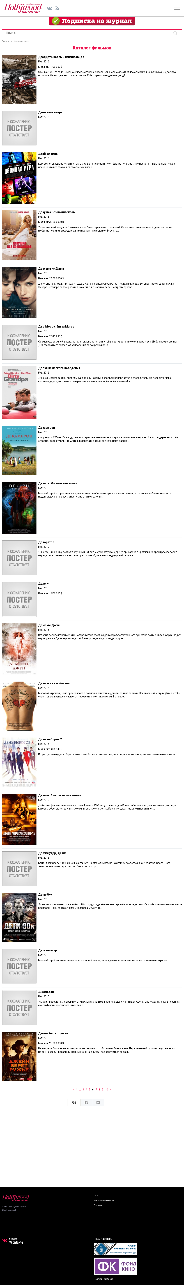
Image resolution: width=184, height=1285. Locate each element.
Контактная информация (104, 1200)
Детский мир (47, 950)
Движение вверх (50, 112)
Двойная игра (48, 154)
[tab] (74, 1102)
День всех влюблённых (55, 683)
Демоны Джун (48, 625)
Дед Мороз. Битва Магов (56, 326)
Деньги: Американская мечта (59, 795)
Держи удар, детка (52, 853)
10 (106, 1089)
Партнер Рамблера (103, 1279)
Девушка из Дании (51, 268)
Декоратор (46, 542)
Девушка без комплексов (56, 212)
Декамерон (46, 427)
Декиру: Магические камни (57, 483)
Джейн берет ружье (53, 1033)
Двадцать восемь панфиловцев (61, 57)
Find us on (16, 1241)
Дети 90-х (45, 894)
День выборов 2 (50, 739)
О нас (96, 1195)
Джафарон (46, 992)
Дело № (43, 583)
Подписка (98, 1205)
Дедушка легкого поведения (59, 368)
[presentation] (74, 1102)
